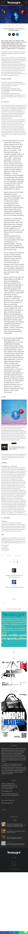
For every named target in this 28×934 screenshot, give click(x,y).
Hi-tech (8, 841)
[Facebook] (13, 857)
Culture (10, 445)
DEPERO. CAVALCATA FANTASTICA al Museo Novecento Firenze (14, 576)
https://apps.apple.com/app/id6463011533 (10, 93)
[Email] (13, 34)
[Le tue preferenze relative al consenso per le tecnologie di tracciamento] (25, 932)
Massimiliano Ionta (17, 555)
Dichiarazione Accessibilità (7, 803)
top (9, 829)
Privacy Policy (4, 800)
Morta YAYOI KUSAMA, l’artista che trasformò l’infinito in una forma (14, 838)
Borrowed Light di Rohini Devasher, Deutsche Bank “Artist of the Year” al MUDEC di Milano (17, 448)
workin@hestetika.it (8, 791)
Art (7, 822)
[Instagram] (15, 857)
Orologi (11, 841)
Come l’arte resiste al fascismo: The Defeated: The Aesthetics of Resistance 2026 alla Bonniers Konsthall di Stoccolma (16, 825)
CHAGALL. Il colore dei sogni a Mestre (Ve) (14, 586)
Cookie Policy (11, 800)
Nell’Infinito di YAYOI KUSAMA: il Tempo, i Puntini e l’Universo (16, 832)
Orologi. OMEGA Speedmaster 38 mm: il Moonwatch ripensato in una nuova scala (16, 844)
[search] (25, 603)
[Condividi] (9, 34)
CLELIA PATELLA (9, 555)
